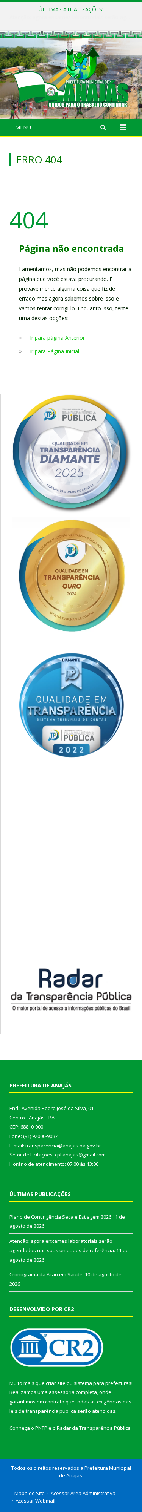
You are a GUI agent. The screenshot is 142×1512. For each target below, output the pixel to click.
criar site (56, 1383)
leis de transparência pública (42, 1411)
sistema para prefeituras (102, 1383)
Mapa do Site (29, 1493)
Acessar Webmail (35, 1500)
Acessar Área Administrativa (83, 1493)
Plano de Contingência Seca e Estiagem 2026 (60, 1216)
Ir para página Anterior (57, 337)
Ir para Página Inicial (54, 351)
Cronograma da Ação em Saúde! (46, 1274)
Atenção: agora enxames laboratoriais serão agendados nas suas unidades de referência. (72, 17)
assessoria (62, 1392)
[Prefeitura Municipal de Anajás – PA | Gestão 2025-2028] (71, 76)
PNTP (41, 1428)
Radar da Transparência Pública (94, 1428)
